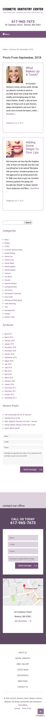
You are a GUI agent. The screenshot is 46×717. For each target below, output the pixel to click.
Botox (7, 240)
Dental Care (9, 256)
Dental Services (22, 658)
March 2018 (9, 378)
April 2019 (8, 334)
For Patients (22, 675)
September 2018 (11, 357)
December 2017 (10, 388)
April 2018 (8, 374)
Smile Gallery (23, 664)
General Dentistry (11, 283)
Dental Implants (10, 267)
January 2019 (9, 344)
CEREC (7, 246)
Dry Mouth (8, 277)
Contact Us (23, 687)
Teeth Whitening (10, 304)
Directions (23, 681)
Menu (7, 34)
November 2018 (10, 351)
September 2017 (11, 398)
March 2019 (9, 337)
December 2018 (10, 347)
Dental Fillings (9, 263)
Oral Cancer (9, 290)
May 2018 (8, 371)
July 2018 (8, 364)
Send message (30, 469)
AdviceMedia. (23, 705)
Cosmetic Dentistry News (14, 250)
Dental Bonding (10, 253)
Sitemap (17, 708)
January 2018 (9, 384)
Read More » (11, 114)
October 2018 (9, 354)
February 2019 (10, 341)
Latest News (22, 670)
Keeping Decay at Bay (12, 418)
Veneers (7, 314)
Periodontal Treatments (13, 293)
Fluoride (7, 280)
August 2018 (9, 361)
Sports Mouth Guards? (12, 428)
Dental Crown (9, 260)
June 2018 (8, 368)
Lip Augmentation (11, 287)
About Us (23, 652)
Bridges (7, 243)
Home (5, 49)
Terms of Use (26, 708)
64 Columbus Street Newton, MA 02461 (23, 24)
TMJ (6, 307)
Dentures (8, 273)
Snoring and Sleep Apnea (13, 300)
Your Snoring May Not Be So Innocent (18, 415)
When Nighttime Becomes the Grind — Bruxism (21, 421)
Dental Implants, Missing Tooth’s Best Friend (20, 425)
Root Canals (9, 297)
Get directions (21, 621)
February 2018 (10, 381)
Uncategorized (10, 310)
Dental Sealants (10, 270)
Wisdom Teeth (10, 317)
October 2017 (9, 394)
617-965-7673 (23, 21)
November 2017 (10, 391)
